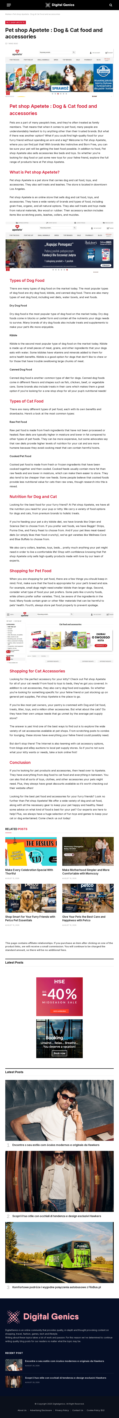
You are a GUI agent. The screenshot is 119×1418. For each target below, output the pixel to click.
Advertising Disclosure (41, 1410)
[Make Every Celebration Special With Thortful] (31, 851)
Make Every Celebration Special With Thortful (29, 871)
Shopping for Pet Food (30, 570)
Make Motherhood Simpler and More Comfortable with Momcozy (86, 871)
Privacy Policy (62, 1410)
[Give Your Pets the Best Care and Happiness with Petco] (88, 898)
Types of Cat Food (27, 401)
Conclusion (20, 762)
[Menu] (9, 5)
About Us (22, 1410)
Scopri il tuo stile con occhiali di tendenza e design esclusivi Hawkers (56, 1216)
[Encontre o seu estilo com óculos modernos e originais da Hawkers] (59, 1110)
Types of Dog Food (27, 280)
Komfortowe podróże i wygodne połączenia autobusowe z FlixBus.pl (56, 1287)
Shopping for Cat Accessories (37, 671)
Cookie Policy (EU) (95, 1410)
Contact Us (77, 1410)
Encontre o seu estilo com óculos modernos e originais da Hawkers (55, 1145)
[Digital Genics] (59, 5)
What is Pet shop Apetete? (35, 172)
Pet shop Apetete (16, 22)
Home (8, 14)
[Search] (110, 5)
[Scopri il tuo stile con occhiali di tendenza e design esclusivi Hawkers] (59, 1181)
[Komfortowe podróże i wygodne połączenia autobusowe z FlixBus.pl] (59, 1252)
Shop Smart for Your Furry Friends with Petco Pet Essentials (30, 918)
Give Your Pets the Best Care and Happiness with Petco (83, 918)
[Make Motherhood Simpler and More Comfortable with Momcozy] (88, 851)
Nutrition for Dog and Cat (33, 496)
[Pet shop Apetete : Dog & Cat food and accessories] (59, 96)
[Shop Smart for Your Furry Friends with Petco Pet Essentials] (31, 898)
